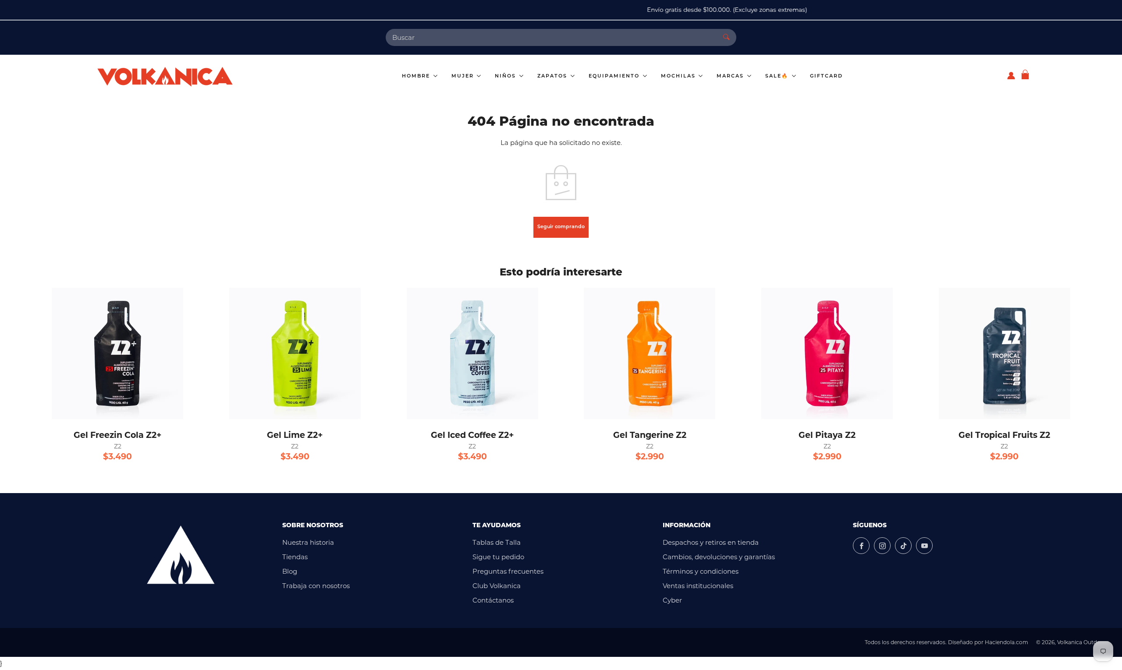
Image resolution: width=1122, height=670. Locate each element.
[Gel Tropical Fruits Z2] (1004, 353)
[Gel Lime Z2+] (295, 353)
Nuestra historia (308, 542)
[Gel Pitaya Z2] (827, 353)
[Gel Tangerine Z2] (649, 353)
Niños (506, 76)
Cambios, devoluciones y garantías (719, 557)
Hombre (417, 76)
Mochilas (679, 76)
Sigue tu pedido (498, 557)
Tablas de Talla (496, 542)
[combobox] (551, 37)
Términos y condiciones (701, 571)
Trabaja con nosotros (316, 586)
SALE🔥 (778, 76)
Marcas (731, 76)
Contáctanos (493, 600)
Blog (289, 571)
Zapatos (553, 76)
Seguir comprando (561, 227)
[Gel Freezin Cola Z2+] (117, 353)
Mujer (463, 76)
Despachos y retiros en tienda (711, 542)
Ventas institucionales (698, 586)
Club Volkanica (496, 586)
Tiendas (295, 557)
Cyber (672, 600)
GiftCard (826, 76)
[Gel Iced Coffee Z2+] (472, 353)
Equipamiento (615, 76)
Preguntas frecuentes (507, 571)
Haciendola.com (1006, 642)
